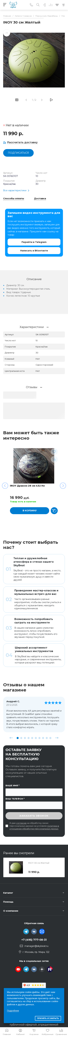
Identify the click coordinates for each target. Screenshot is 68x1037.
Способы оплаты (13, 198)
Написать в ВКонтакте (34, 250)
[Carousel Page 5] (32, 738)
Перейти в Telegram (34, 242)
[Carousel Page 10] (50, 738)
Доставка (40, 198)
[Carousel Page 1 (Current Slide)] (18, 738)
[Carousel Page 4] (29, 738)
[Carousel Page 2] (21, 738)
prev (11, 738)
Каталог (8, 892)
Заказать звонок (34, 815)
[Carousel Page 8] (43, 738)
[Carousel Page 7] (39, 738)
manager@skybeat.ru (36, 946)
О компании (10, 910)
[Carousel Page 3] (25, 738)
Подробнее (13, 1010)
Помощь (8, 901)
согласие (21, 823)
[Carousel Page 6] (36, 738)
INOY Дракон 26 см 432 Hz (27, 485)
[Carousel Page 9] (47, 738)
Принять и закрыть (48, 1018)
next (56, 738)
